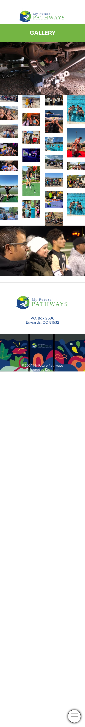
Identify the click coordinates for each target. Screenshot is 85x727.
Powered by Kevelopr (42, 370)
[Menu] (74, 716)
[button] (77, 89)
